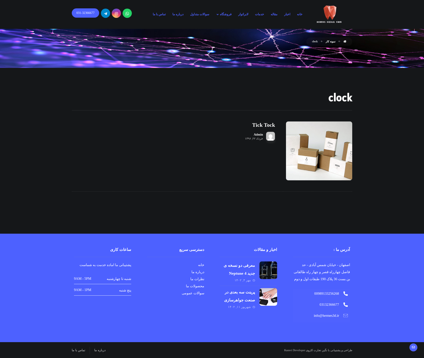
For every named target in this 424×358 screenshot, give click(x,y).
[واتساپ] (127, 13)
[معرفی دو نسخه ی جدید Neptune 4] (268, 270)
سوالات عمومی (193, 293)
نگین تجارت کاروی (316, 350)
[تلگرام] (105, 13)
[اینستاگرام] (116, 13)
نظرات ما (197, 279)
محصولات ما (195, 286)
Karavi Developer (294, 350)
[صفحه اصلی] (344, 41)
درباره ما (197, 272)
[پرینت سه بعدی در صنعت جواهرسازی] (268, 297)
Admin (258, 134)
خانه (201, 265)
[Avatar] (270, 136)
